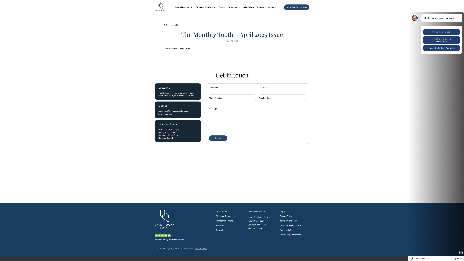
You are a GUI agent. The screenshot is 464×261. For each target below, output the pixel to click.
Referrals (261, 7)
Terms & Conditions (288, 221)
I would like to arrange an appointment (441, 40)
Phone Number (215, 98)
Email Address (265, 98)
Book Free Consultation (296, 7)
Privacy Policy (286, 216)
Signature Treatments (225, 216)
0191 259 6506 (165, 114)
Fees (221, 7)
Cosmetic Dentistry (204, 7)
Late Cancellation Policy (290, 225)
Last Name (263, 88)
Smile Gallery (248, 7)
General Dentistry (183, 7)
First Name (213, 88)
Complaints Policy (287, 230)
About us (232, 7)
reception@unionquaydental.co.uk (173, 111)
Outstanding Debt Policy (290, 235)
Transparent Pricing (224, 221)
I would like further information (442, 48)
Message (213, 109)
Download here (170, 48)
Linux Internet (201, 248)
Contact (272, 7)
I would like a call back (441, 32)
